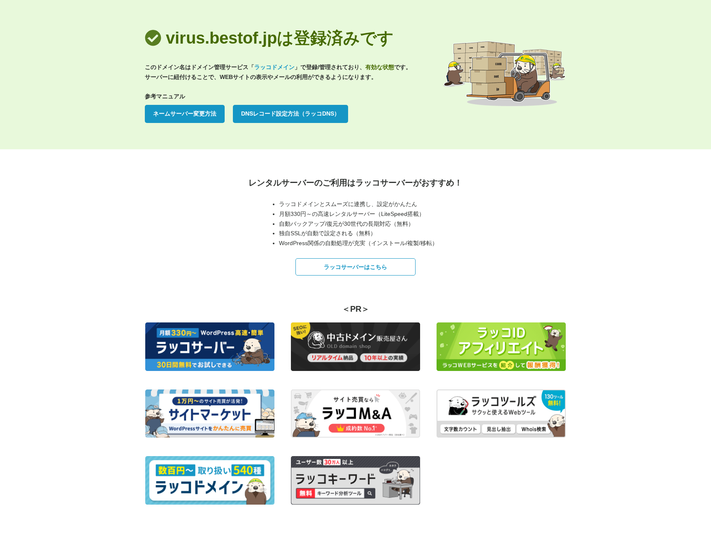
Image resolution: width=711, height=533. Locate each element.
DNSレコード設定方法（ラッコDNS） (290, 113)
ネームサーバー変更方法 (184, 113)
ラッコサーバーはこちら (355, 267)
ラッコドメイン (274, 67)
